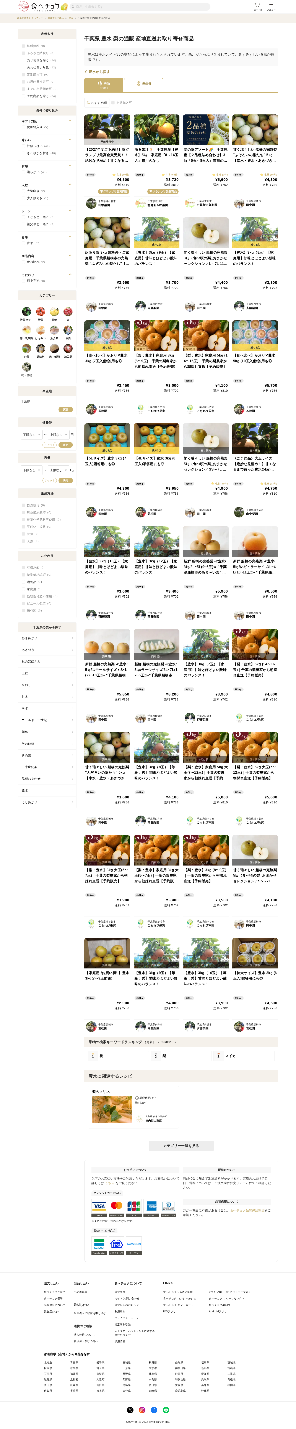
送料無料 (35, 46)
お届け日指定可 (40, 81)
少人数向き (37, 198)
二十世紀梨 (29, 767)
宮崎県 (153, 1390)
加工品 (68, 356)
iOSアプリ (169, 1311)
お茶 (26, 356)
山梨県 (100, 1373)
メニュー (271, 10)
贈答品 (34, 582)
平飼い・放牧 (38, 527)
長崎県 (74, 1390)
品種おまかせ (31, 778)
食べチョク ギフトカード (178, 1305)
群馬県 (74, 1368)
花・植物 (26, 375)
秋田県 (153, 1362)
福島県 (205, 1362)
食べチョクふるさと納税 (178, 1292)
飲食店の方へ (52, 1311)
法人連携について (84, 1334)
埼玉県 (100, 1368)
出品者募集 (80, 1292)
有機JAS (35, 567)
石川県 (48, 1373)
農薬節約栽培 (38, 512)
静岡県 (179, 1373)
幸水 (25, 708)
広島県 (74, 1385)
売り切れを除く (41, 60)
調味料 (41, 356)
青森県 (74, 1362)
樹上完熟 (35, 280)
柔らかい (36, 172)
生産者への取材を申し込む (90, 1313)
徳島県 (127, 1385)
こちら (110, 1183)
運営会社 (120, 1292)
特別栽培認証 (38, 575)
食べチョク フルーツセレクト (227, 1298)
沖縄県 (205, 1390)
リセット (49, 444)
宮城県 (127, 1362)
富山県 (232, 1368)
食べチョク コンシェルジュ (179, 1298)
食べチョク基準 (53, 1298)
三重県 (232, 1373)
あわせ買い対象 (41, 67)
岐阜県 (153, 1373)
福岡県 (232, 1385)
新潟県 (205, 1368)
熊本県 (100, 1390)
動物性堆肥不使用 (41, 596)
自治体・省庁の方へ (86, 1341)
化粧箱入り (37, 127)
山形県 (179, 1362)
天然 (32, 541)
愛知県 (205, 1373)
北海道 (48, 1362)
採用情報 (120, 1341)
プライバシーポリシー (128, 1318)
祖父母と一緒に (40, 224)
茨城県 (232, 1362)
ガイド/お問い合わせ (127, 1298)
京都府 (74, 1379)
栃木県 (48, 1368)
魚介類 (54, 338)
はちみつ (40, 338)
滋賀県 (48, 1379)
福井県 (74, 1373)
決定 (65, 444)
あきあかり (29, 638)
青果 (33, 243)
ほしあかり (29, 802)
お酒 (68, 338)
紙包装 (34, 610)
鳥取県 (205, 1379)
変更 (65, 409)
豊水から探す (99, 72)
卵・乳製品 (27, 338)
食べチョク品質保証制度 (247, 1210)
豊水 (25, 790)
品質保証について (54, 1305)
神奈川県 (180, 1368)
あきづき (28, 649)
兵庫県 (127, 1379)
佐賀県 (48, 1390)
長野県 (127, 1373)
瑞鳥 (25, 731)
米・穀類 (54, 356)
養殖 (32, 534)
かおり (26, 685)
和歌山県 (180, 1379)
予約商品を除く (41, 96)
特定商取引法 (123, 1324)
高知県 (205, 1385)
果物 (54, 319)
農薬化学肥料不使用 (43, 519)
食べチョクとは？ (54, 1292)
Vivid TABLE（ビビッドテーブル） (230, 1292)
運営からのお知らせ (127, 1305)
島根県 (232, 1379)
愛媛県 (179, 1385)
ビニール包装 (38, 603)
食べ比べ (35, 262)
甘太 (25, 696)
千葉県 (127, 1368)
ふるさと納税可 (40, 53)
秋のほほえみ (31, 661)
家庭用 (34, 589)
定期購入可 (124, 102)
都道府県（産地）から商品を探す (67, 1354)
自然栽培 (35, 505)
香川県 (153, 1385)
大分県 (127, 1390)
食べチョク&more (220, 1305)
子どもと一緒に (40, 217)
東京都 (153, 1368)
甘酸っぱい (38, 146)
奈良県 (153, 1379)
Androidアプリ (218, 1311)
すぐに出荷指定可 (41, 89)
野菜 (41, 319)
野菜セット (27, 319)
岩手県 (100, 1362)
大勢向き (35, 191)
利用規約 (120, 1311)
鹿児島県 (180, 1390)
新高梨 (26, 755)
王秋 (25, 673)
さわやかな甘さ (41, 153)
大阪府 (100, 1379)
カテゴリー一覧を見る (181, 1146)
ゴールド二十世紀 (34, 720)
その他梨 (28, 743)
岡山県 (48, 1385)
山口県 (100, 1385)
